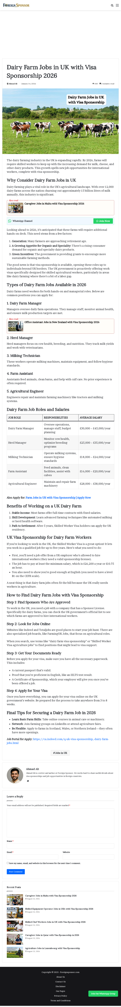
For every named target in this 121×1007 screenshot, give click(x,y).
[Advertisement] (60, 35)
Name (10, 841)
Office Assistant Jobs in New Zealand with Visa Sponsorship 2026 (61, 322)
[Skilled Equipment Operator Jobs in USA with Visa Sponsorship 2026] (15, 912)
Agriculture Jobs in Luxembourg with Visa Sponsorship (52, 948)
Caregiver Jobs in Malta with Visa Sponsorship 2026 (54, 203)
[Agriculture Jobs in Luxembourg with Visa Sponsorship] (15, 952)
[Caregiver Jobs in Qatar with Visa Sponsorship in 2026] (15, 939)
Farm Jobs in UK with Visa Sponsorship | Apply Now (58, 497)
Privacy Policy (60, 996)
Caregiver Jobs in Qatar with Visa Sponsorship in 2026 (52, 935)
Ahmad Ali (13, 84)
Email (10, 852)
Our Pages (60, 991)
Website (66, 852)
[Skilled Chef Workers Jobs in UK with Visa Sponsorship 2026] (15, 926)
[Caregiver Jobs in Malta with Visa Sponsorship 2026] (15, 899)
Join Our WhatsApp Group (103, 993)
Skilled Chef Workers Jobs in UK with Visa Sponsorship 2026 (55, 922)
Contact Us (60, 981)
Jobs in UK (61, 752)
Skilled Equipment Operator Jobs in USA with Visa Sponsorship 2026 (59, 908)
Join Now (104, 221)
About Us (60, 977)
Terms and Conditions (60, 1000)
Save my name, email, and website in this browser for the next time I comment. (45, 863)
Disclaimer (61, 986)
